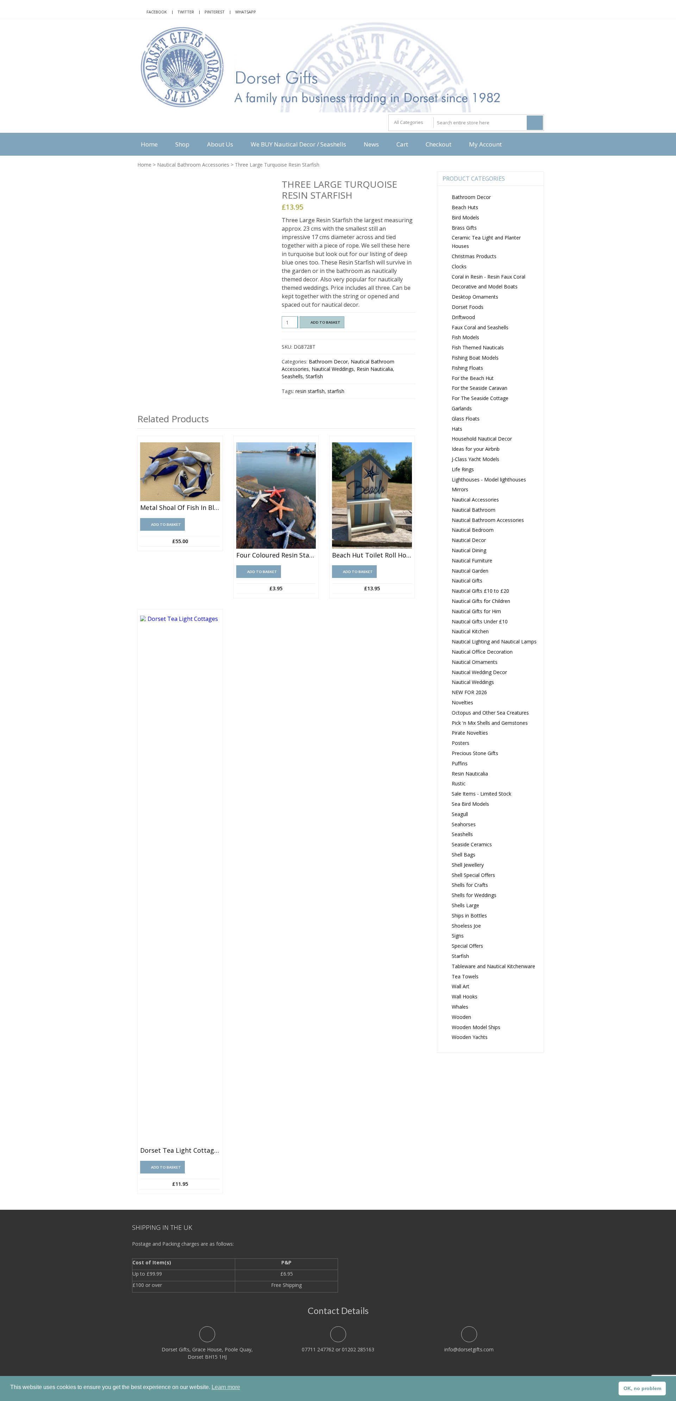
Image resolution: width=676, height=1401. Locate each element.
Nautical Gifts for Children (481, 601)
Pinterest (215, 11)
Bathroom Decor (328, 361)
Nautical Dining (469, 550)
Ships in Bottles (469, 915)
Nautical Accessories (475, 499)
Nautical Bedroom (473, 530)
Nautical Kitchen (470, 631)
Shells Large (465, 905)
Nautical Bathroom (473, 509)
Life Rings (463, 469)
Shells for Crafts (470, 885)
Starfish (314, 376)
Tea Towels (465, 976)
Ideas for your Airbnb (476, 449)
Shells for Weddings (474, 895)
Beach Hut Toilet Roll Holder (372, 555)
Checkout (438, 144)
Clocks (459, 266)
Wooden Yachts (470, 1037)
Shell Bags (463, 854)
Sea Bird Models (470, 804)
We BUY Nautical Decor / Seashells (298, 144)
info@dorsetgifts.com (469, 1349)
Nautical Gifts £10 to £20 (480, 590)
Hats (457, 428)
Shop (182, 144)
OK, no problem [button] (642, 1388)
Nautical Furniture (472, 560)
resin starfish (310, 391)
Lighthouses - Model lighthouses (489, 479)
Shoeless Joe (466, 925)
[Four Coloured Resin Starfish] (276, 495)
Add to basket (325, 322)
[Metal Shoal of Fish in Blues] (180, 472)
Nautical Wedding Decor (479, 672)
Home (149, 144)
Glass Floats (466, 418)
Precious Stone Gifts (475, 753)
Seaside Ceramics (472, 844)
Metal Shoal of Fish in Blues (180, 508)
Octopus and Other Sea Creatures (490, 712)
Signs (458, 935)
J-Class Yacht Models (475, 459)
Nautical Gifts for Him (476, 611)
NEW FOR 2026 (469, 692)
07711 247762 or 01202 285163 (338, 1349)
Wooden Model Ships (476, 1027)
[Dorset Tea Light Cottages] (180, 880)
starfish (335, 391)
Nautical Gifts (467, 580)
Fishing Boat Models (475, 357)
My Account (485, 144)
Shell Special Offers (473, 875)
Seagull (460, 814)
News (371, 144)
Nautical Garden (470, 570)
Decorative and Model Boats (485, 286)
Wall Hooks (464, 996)
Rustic (458, 783)
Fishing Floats (467, 368)
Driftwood (463, 317)
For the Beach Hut (473, 378)
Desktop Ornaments (475, 296)
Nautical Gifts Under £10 (480, 621)
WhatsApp (245, 11)
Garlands (462, 408)
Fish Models (465, 337)
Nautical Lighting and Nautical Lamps (494, 641)
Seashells (292, 376)
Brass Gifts (464, 227)
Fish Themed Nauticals (478, 347)
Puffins (460, 763)
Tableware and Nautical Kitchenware (493, 966)
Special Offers (467, 945)
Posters (460, 743)
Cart (402, 144)
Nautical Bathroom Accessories (193, 164)
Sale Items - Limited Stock (481, 793)
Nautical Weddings (333, 369)
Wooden (461, 1017)
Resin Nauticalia (375, 369)
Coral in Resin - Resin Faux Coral (488, 276)
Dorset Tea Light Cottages (180, 1150)
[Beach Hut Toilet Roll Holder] (372, 495)
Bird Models (465, 217)
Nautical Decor (469, 540)
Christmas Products (474, 256)
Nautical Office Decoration (482, 651)
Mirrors (460, 489)
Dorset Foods (467, 307)
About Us (220, 144)
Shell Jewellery (468, 864)
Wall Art (460, 986)
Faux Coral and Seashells (480, 327)
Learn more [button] (226, 1387)
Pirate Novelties (470, 732)
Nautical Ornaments (474, 662)
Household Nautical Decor (482, 438)
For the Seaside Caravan (479, 388)
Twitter (185, 11)
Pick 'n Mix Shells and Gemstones (490, 723)
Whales (460, 1006)
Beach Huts (465, 207)
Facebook (156, 11)
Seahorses (464, 824)
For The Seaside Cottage (480, 398)
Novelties (462, 702)
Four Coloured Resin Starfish (276, 555)
